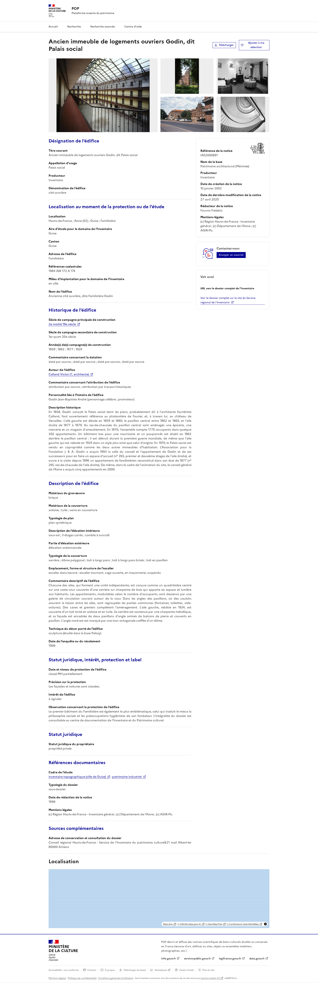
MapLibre (168, 924)
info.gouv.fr (168, 959)
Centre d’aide (186, 970)
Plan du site (208, 970)
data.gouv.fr (257, 959)
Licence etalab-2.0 (210, 978)
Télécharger (226, 45)
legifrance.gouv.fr (230, 959)
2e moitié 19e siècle (62, 324)
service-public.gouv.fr (197, 959)
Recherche (74, 27)
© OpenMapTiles (213, 924)
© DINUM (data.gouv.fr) (189, 924)
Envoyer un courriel (231, 255)
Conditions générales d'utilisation (115, 978)
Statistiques (161, 970)
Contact (91, 970)
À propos (110, 970)
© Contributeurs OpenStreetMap (243, 924)
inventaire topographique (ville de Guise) (77, 776)
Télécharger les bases (134, 970)
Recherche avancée (102, 27)
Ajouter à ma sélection (256, 45)
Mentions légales (57, 978)
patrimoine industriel (127, 776)
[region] (159, 898)
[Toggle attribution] (265, 924)
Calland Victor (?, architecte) (69, 374)
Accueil (53, 27)
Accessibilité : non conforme (64, 970)
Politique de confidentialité (82, 978)
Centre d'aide (133, 27)
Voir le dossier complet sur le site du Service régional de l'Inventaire (227, 300)
